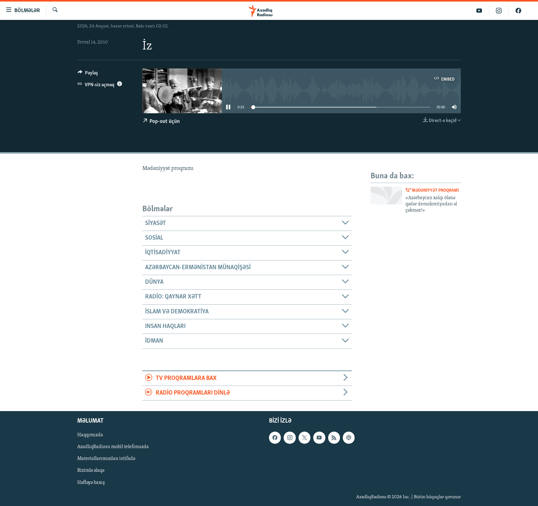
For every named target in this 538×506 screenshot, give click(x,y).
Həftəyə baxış (91, 482)
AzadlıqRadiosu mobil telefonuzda (113, 447)
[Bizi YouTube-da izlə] (479, 11)
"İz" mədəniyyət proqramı (432, 190)
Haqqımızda (90, 435)
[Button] (88, 74)
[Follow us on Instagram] (289, 438)
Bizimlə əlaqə (90, 470)
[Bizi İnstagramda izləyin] (499, 11)
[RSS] (334, 438)
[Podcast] (349, 438)
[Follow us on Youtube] (319, 438)
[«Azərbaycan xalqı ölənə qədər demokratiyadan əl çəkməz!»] (386, 195)
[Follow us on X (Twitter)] (304, 438)
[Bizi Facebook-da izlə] (518, 11)
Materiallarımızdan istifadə (106, 459)
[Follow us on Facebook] (275, 438)
